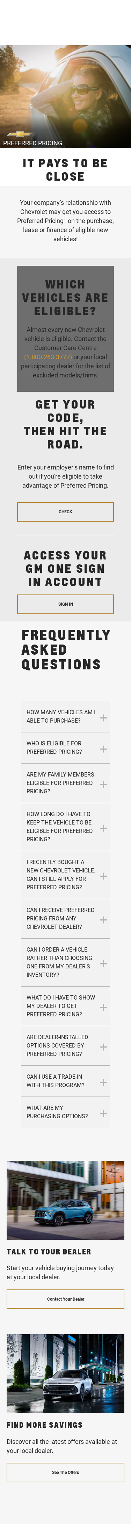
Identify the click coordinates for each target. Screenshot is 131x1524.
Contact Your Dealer (65, 1299)
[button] (65, 219)
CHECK (65, 511)
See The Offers (65, 1472)
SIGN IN (65, 604)
